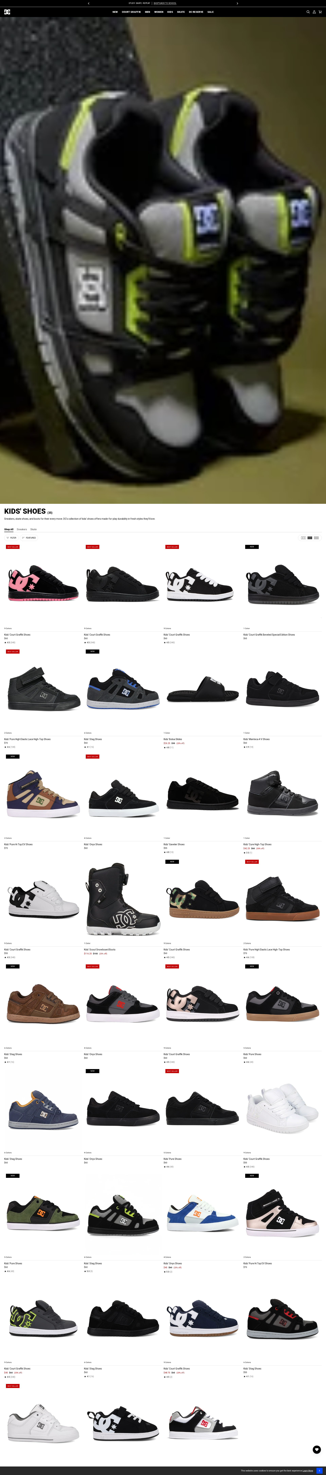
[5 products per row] (316, 537)
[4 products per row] (310, 537)
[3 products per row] (303, 537)
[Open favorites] (317, 1450)
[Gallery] (43, 584)
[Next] (237, 3)
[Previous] (89, 3)
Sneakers (22, 529)
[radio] (9, 624)
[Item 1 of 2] (203, 794)
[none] (43, 624)
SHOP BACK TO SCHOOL (176, 3)
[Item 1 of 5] (43, 584)
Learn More (308, 1471)
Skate (33, 529)
